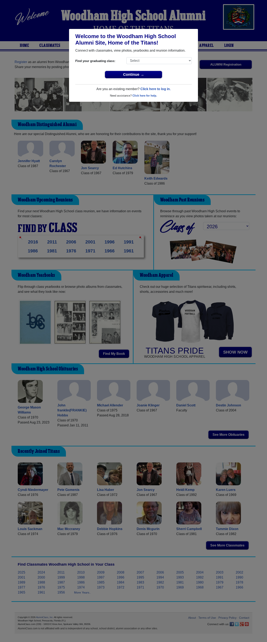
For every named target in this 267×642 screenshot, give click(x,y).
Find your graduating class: (95, 61)
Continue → (133, 74)
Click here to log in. (155, 89)
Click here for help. (144, 95)
